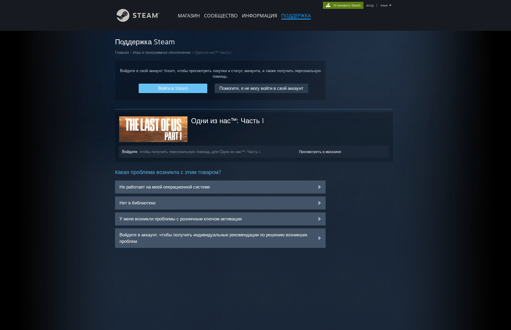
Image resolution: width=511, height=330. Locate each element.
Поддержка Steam (145, 41)
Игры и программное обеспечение (162, 52)
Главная (122, 52)
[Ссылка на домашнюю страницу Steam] (138, 20)
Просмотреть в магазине (320, 151)
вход (369, 5)
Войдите (129, 151)
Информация (259, 16)
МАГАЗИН (189, 16)
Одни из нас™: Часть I (227, 120)
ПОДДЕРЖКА (296, 16)
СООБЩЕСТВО (221, 16)
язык (384, 5)
